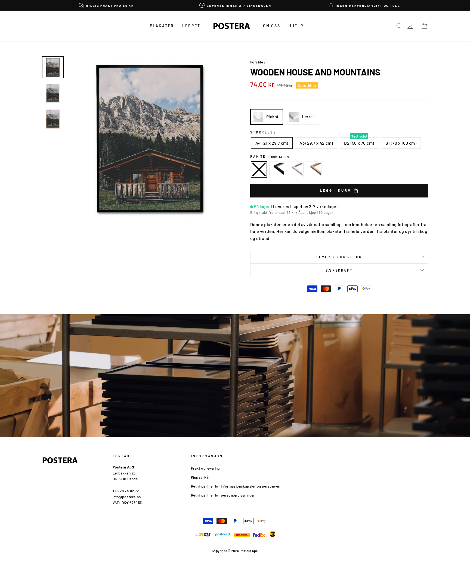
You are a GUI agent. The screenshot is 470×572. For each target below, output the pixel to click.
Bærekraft (339, 270)
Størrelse (263, 132)
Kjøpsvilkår (200, 477)
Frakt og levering (205, 468)
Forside (256, 62)
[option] (106, 5)
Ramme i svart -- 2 (277, 169)
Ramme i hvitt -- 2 (295, 169)
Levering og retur (339, 257)
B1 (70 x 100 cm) (400, 142)
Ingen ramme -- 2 (259, 169)
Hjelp (296, 25)
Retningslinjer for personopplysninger (223, 495)
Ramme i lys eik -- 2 (313, 169)
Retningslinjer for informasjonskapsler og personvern (236, 486)
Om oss (271, 25)
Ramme (269, 156)
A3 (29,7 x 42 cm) (316, 142)
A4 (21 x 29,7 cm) (271, 142)
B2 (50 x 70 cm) (359, 142)
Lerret (191, 25)
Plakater (162, 25)
